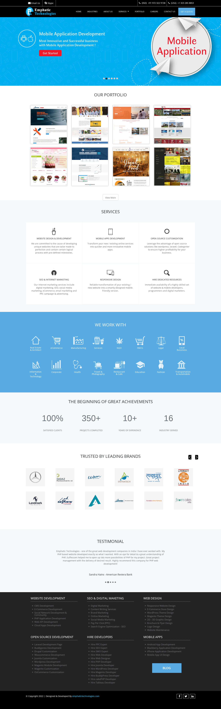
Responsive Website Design (161, 605)
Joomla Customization (45, 658)
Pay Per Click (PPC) (100, 623)
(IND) (153, 3)
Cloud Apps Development (47, 625)
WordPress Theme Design (160, 612)
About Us (108, 11)
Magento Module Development (50, 665)
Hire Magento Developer (103, 672)
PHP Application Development (50, 618)
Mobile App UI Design (158, 654)
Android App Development (161, 644)
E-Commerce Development (48, 609)
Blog (167, 668)
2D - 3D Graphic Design (159, 619)
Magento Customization (46, 668)
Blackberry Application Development (166, 647)
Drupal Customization (45, 651)
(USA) (182, 3)
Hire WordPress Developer (104, 668)
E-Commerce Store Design (160, 609)
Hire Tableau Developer (103, 682)
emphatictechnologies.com (85, 696)
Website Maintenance (158, 629)
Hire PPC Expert (99, 644)
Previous (189, 457)
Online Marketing (100, 616)
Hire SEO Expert (99, 647)
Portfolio (139, 11)
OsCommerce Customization (49, 672)
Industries (92, 11)
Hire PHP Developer (101, 661)
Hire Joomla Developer (102, 665)
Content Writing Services (103, 609)
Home (78, 11)
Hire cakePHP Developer (103, 679)
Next (196, 457)
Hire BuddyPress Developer (105, 675)
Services (123, 11)
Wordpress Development (47, 661)
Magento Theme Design (159, 616)
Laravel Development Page (48, 644)
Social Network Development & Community (50, 613)
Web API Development (46, 621)
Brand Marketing (99, 612)
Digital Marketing (100, 605)
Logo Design (153, 626)
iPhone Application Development (164, 651)
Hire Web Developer (101, 654)
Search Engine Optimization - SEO (108, 626)
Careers (154, 11)
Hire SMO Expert (99, 651)
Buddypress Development (47, 647)
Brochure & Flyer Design (159, 623)
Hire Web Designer (100, 658)
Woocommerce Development (49, 654)
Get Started (129, 53)
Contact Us (169, 11)
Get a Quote (187, 11)
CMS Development (44, 605)
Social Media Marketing (103, 619)
